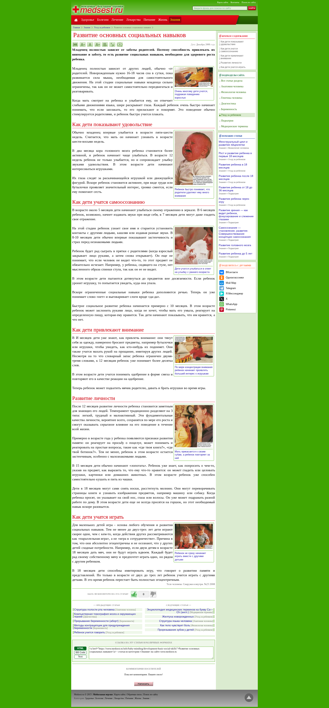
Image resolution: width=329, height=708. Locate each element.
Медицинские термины (234, 126)
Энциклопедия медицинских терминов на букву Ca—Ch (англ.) (180, 611)
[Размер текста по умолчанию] (90, 44)
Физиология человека (233, 92)
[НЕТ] (153, 594)
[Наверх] (249, 698)
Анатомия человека (232, 86)
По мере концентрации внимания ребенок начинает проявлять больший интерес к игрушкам (193, 370)
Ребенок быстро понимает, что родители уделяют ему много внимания (192, 192)
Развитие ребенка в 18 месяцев (233, 167)
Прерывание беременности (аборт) (104, 621)
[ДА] (134, 594)
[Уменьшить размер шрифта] (82, 44)
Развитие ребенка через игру (234, 201)
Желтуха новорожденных (187, 616)
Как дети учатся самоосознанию (229, 50)
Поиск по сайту (249, 2)
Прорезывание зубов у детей (185, 629)
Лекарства (133, 19)
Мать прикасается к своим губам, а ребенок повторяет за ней (192, 454)
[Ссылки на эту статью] (112, 44)
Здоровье (87, 19)
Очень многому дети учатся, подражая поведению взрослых (191, 94)
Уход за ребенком (231, 115)
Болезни (103, 19)
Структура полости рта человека (105, 609)
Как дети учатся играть (233, 67)
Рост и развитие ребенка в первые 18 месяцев (235, 156)
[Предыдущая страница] (75, 44)
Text (80, 656)
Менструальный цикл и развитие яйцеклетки (234, 144)
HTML (80, 648)
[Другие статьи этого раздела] (105, 44)
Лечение (117, 19)
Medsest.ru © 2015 (83, 694)
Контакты (235, 2)
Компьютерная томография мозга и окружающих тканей (105, 615)
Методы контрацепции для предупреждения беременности (102, 626)
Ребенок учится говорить (99, 632)
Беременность (229, 109)
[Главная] (76, 20)
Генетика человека (231, 97)
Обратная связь (134, 694)
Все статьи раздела (231, 80)
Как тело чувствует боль (186, 625)
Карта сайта (222, 2)
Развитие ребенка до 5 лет (235, 255)
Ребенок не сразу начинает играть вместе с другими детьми (190, 556)
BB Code (80, 652)
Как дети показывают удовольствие (232, 43)
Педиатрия (227, 120)
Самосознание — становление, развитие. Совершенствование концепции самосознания (235, 233)
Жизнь (162, 19)
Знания (175, 19)
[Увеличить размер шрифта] (97, 44)
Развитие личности (231, 62)
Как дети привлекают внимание (232, 57)
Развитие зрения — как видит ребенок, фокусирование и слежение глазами (236, 216)
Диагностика (228, 103)
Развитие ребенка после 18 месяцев (236, 178)
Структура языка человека (186, 621)
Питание (149, 19)
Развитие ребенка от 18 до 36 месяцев (235, 190)
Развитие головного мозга (235, 247)
